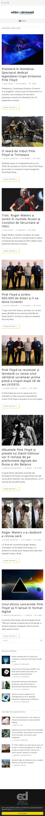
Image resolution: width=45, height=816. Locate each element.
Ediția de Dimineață (21, 664)
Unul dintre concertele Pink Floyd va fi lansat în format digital (22, 608)
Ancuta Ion (18, 725)
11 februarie (21, 230)
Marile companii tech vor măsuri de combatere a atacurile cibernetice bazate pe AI (27, 659)
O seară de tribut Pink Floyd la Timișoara (18, 153)
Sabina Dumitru (20, 765)
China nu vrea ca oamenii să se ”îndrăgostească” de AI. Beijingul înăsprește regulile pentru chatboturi (25, 696)
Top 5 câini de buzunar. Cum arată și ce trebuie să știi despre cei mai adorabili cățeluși (26, 719)
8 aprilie (24, 388)
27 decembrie (26, 305)
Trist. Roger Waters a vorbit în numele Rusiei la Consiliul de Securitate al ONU (21, 220)
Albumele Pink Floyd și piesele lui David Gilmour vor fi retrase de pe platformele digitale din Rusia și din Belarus (21, 457)
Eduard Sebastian (11, 158)
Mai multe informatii (17, 809)
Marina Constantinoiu (13, 468)
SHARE (34, 84)
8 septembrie (26, 158)
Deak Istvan (8, 84)
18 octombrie (26, 540)
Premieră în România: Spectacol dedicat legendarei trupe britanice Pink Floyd (21, 74)
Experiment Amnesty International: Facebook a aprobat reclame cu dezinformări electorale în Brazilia (24, 684)
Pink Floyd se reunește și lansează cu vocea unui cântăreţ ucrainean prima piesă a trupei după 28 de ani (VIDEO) (21, 377)
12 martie (28, 615)
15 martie (28, 468)
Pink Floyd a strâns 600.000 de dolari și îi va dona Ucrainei (20, 298)
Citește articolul (10, 107)
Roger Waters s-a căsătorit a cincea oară (22, 534)
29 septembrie (21, 84)
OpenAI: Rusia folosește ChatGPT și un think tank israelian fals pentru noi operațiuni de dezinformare (26, 671)
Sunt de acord (22, 813)
